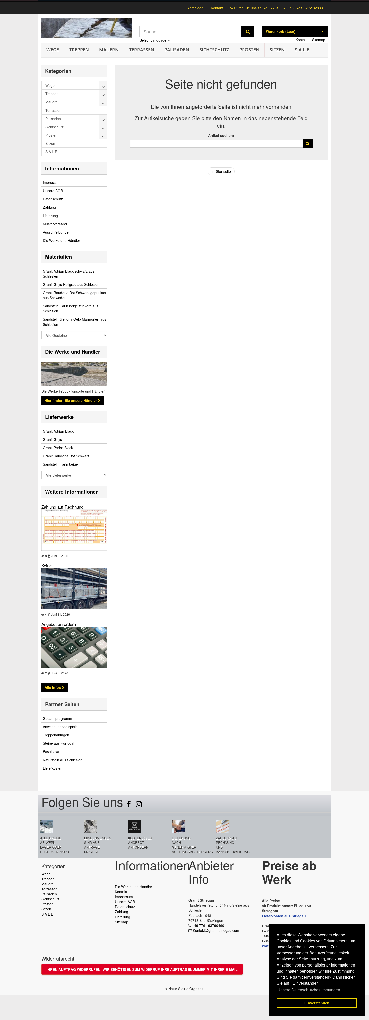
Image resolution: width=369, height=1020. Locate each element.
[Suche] (247, 31)
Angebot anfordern (58, 624)
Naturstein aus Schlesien (62, 759)
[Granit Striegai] (86, 28)
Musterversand (55, 223)
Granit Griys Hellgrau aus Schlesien (71, 284)
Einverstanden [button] (316, 1003)
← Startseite (221, 171)
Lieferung (50, 215)
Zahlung (49, 207)
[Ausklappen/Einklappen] (103, 85)
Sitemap (318, 39)
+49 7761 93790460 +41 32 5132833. (294, 7)
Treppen (79, 50)
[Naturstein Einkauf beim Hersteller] (184, 0)
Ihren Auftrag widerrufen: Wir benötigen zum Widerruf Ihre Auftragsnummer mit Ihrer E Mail (142, 969)
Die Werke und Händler (61, 240)
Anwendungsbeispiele (60, 726)
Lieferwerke (59, 416)
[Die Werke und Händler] (74, 374)
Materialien (58, 256)
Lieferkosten (53, 768)
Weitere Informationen (72, 491)
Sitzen (277, 50)
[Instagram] (138, 805)
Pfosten (249, 50)
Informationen (62, 168)
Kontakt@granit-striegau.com (216, 930)
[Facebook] (129, 805)
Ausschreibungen (57, 232)
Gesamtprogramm (57, 718)
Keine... (48, 565)
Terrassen (141, 50)
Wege (52, 50)
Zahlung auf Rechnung (62, 507)
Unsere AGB (53, 190)
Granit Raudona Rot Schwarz (66, 455)
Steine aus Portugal (58, 743)
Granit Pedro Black (58, 447)
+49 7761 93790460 (208, 925)
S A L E (302, 50)
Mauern (109, 50)
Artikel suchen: (221, 135)
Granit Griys (52, 439)
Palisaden (176, 50)
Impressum (52, 182)
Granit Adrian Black (58, 431)
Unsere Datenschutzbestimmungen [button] (308, 990)
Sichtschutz (214, 50)
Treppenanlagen (56, 734)
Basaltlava (51, 751)
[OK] (308, 143)
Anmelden (195, 7)
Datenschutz (53, 198)
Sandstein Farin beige (60, 464)
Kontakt (217, 7)
